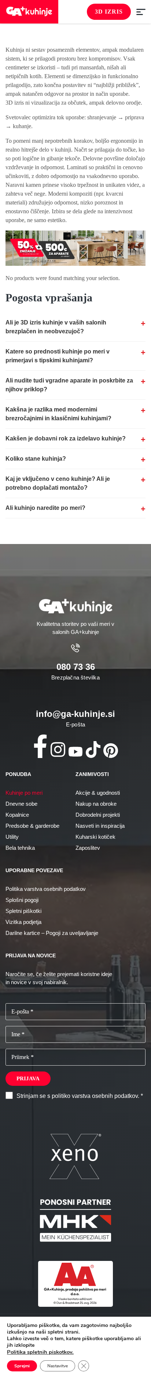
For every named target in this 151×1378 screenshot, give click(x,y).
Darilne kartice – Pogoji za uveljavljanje (51, 933)
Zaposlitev (88, 848)
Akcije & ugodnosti (98, 793)
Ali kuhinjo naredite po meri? (45, 508)
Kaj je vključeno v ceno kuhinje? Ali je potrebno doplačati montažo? (57, 483)
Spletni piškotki (23, 911)
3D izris (109, 11)
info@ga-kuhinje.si (75, 714)
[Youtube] (75, 751)
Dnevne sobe (21, 804)
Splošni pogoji (21, 900)
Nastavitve (57, 1366)
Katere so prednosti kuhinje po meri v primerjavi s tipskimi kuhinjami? (57, 355)
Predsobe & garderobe (32, 826)
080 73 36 (75, 667)
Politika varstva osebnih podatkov (45, 889)
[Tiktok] (93, 749)
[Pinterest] (110, 750)
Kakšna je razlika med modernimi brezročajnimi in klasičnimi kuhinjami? (58, 413)
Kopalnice (17, 815)
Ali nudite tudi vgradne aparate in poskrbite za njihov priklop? (69, 384)
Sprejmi (22, 1366)
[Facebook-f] (40, 746)
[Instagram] (58, 749)
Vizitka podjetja (23, 922)
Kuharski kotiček (95, 837)
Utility (12, 837)
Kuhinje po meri (24, 793)
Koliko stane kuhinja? (35, 459)
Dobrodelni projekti (98, 815)
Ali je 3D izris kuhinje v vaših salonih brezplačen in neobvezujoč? (55, 326)
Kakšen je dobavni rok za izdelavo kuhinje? (65, 438)
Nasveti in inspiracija (100, 826)
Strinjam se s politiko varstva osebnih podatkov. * (79, 1096)
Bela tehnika (20, 848)
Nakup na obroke (96, 804)
